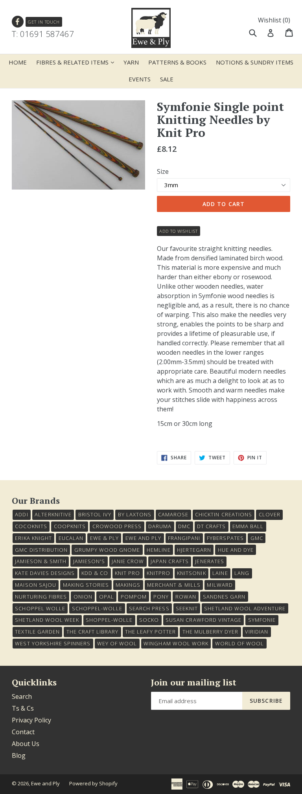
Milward (219, 584)
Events (140, 79)
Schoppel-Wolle (97, 608)
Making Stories (86, 584)
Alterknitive (53, 514)
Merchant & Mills (174, 584)
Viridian (256, 631)
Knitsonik (191, 573)
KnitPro (158, 573)
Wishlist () (274, 20)
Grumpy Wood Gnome (107, 549)
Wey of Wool (117, 643)
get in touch (44, 22)
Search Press (149, 608)
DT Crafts (211, 526)
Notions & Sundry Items (254, 62)
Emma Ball (247, 526)
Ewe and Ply (45, 783)
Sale (166, 79)
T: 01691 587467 (43, 33)
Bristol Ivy (94, 514)
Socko (149, 619)
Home (18, 62)
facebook (18, 22)
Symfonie (262, 619)
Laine (220, 573)
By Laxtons (134, 514)
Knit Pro (127, 573)
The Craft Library (92, 631)
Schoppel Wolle (40, 608)
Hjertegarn (194, 549)
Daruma (159, 526)
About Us (25, 743)
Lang (241, 573)
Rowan (185, 596)
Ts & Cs (23, 708)
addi (21, 514)
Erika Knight (33, 538)
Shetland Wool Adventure (244, 608)
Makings (128, 584)
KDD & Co (94, 573)
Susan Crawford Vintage (203, 619)
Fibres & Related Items (77, 62)
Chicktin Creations (223, 514)
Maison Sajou (35, 584)
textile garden (37, 631)
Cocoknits (31, 526)
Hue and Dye (236, 549)
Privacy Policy (31, 720)
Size (163, 171)
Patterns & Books (177, 62)
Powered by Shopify (93, 783)
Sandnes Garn (224, 596)
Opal (106, 596)
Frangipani (184, 538)
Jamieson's (89, 561)
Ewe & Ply (104, 538)
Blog (19, 755)
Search (22, 696)
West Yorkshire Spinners (52, 643)
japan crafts (169, 561)
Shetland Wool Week (47, 619)
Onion (83, 596)
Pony (161, 596)
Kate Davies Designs (45, 573)
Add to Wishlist (178, 231)
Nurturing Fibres (41, 596)
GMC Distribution (41, 549)
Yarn (131, 62)
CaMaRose (173, 514)
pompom (134, 596)
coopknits (70, 526)
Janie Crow (128, 561)
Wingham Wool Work (176, 643)
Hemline (158, 549)
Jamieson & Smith (40, 561)
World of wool (239, 643)
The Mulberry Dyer (210, 631)
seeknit (186, 608)
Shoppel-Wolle (109, 619)
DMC (184, 526)
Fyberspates (225, 538)
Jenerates (209, 561)
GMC (256, 538)
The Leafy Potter (150, 631)
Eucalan (71, 538)
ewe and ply (143, 538)
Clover (269, 514)
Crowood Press (117, 526)
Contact (23, 732)
